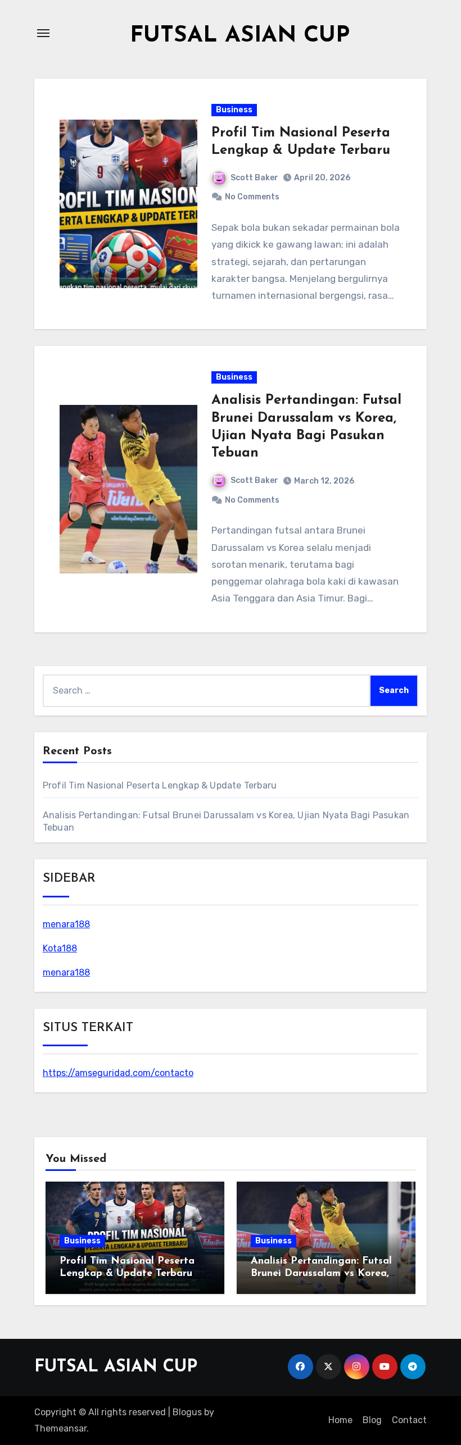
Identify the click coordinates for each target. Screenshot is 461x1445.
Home (340, 1420)
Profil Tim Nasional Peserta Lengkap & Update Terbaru (160, 785)
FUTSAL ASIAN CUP (240, 36)
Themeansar (60, 1428)
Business (234, 110)
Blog (372, 1420)
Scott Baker (254, 178)
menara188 (66, 924)
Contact (409, 1420)
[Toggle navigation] (43, 33)
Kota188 (60, 948)
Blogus (187, 1412)
